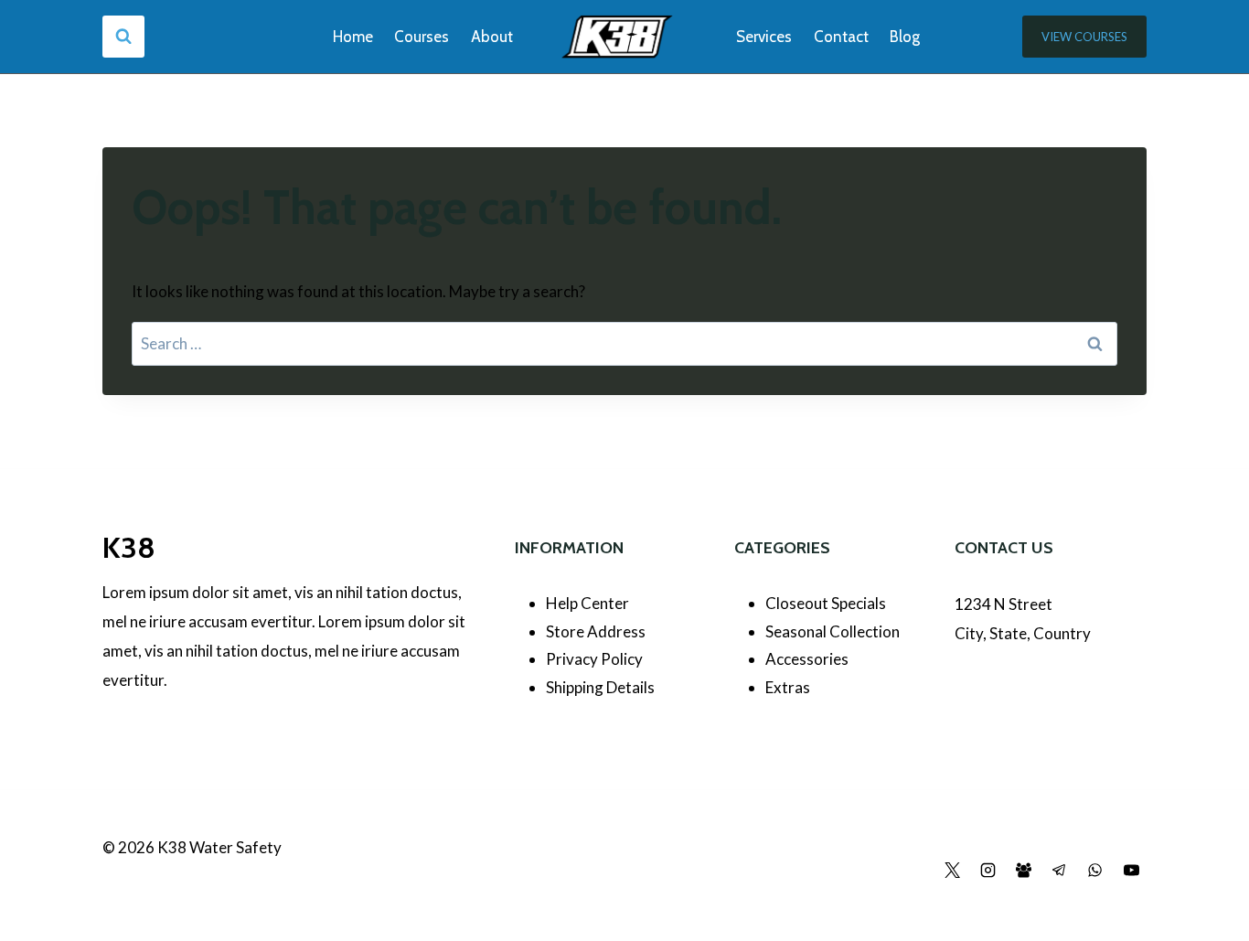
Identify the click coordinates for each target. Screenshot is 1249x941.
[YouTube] (1131, 870)
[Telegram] (1059, 870)
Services (764, 36)
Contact (841, 36)
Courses (421, 36)
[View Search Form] (123, 37)
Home (353, 36)
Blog (905, 36)
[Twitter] (952, 870)
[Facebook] (916, 870)
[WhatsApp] (1095, 870)
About (492, 36)
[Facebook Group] (1024, 870)
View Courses (1084, 36)
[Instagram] (988, 870)
